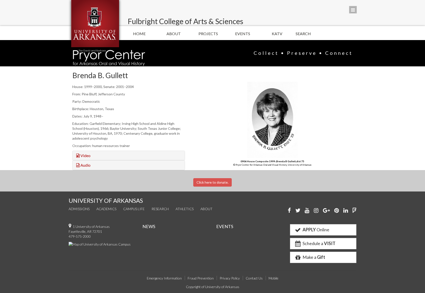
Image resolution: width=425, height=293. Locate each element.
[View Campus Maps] (100, 244)
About (174, 33)
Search (303, 33)
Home (139, 33)
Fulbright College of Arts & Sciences (185, 21)
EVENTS (224, 226)
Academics (106, 209)
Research (160, 209)
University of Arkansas (95, 23)
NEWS (148, 226)
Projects (208, 33)
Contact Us (254, 278)
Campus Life (134, 209)
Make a (313, 257)
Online (316, 229)
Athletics (185, 209)
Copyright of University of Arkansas (212, 287)
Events (242, 33)
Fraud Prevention (201, 278)
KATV (277, 33)
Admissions (79, 209)
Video (85, 155)
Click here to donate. (212, 182)
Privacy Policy (230, 278)
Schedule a (318, 243)
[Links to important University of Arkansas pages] (353, 10)
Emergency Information (164, 278)
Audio (85, 165)
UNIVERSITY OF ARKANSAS (106, 200)
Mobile (273, 278)
